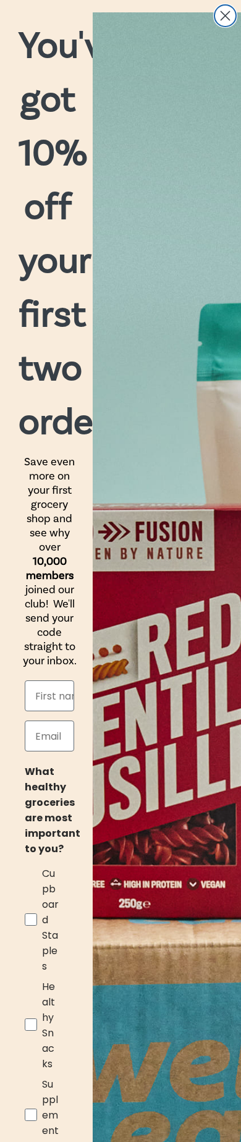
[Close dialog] (225, 16)
